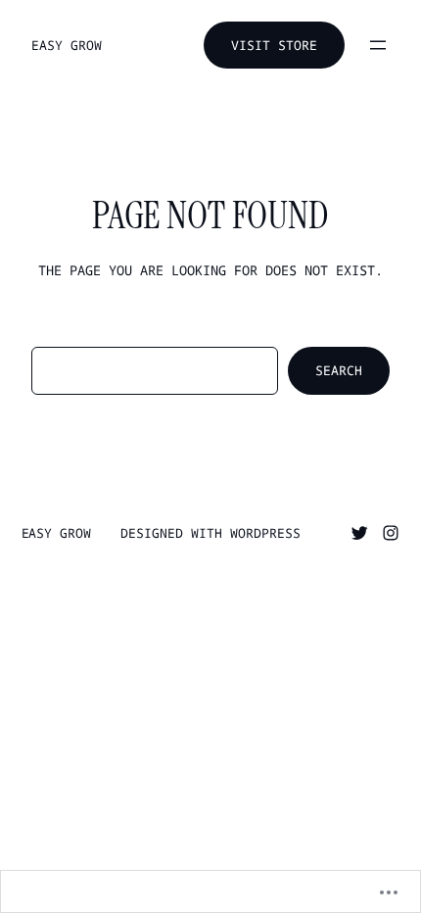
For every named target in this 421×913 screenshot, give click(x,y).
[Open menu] (378, 45)
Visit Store (274, 45)
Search (338, 370)
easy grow (66, 45)
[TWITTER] (359, 533)
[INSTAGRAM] (390, 533)
